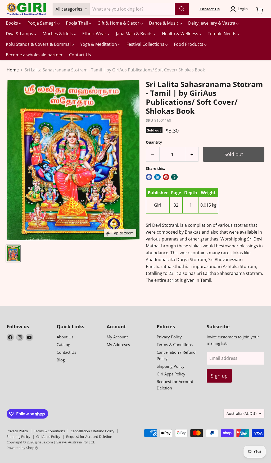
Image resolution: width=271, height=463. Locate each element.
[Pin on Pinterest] (166, 177)
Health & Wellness (180, 34)
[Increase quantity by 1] (192, 154)
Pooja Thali (77, 23)
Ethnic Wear (94, 34)
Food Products (189, 44)
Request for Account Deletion (89, 436)
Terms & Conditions (175, 344)
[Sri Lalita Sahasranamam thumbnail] (13, 253)
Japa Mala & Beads (134, 34)
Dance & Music (164, 23)
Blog (61, 359)
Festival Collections (146, 44)
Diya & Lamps (20, 34)
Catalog (63, 344)
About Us (65, 336)
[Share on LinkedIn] (157, 177)
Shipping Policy (170, 366)
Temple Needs (222, 34)
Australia (241, 413)
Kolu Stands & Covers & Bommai (39, 44)
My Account (117, 336)
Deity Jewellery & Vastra (212, 23)
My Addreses (118, 344)
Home (13, 69)
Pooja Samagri (42, 23)
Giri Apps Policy (171, 373)
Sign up (219, 376)
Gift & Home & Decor (119, 23)
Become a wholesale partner (34, 55)
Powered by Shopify (22, 447)
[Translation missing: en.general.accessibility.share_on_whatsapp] (174, 177)
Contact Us (80, 55)
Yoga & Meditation (99, 44)
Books (12, 23)
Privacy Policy (169, 336)
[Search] (182, 9)
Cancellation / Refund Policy (92, 431)
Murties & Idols (58, 34)
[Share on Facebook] (149, 177)
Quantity (154, 142)
